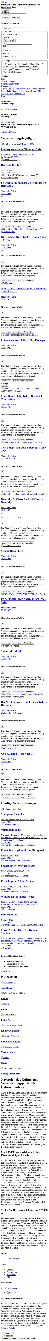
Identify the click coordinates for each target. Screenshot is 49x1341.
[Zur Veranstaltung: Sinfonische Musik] (10, 646)
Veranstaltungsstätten (10, 84)
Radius (6, 56)
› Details (11, 1328)
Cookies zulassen (9, 1338)
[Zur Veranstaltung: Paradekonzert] (8, 909)
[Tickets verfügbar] (2, 196)
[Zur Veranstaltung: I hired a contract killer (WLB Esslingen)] (19, 335)
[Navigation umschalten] (13, 12)
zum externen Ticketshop (23, 226)
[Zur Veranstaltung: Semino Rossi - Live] (11, 545)
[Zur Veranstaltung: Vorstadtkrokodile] (10, 824)
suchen (5, 18)
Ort (4, 53)
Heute (6, 37)
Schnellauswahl (10, 34)
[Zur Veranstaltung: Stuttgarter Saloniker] (11, 809)
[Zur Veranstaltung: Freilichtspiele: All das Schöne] (15, 876)
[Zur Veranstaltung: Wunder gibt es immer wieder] (15, 891)
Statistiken (8, 1336)
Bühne (31, 64)
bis (4, 46)
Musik (34, 69)
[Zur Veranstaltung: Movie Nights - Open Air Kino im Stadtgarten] (22, 925)
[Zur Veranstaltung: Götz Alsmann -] (9, 748)
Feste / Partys (31, 89)
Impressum (11, 1274)
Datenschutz (12, 1272)
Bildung (22, 64)
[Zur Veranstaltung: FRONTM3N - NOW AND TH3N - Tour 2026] (23, 594)
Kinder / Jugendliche (20, 67)
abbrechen (6, 226)
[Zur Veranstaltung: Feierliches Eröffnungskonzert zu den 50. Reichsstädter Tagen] (24, 177)
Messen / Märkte (21, 69)
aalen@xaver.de (13, 1259)
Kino (3, 96)
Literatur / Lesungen (20, 91)
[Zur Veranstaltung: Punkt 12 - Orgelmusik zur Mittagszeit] (18, 845)
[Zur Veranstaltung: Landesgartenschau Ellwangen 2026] (17, 144)
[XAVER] (4, 2)
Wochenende (9, 40)
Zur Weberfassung (9, 109)
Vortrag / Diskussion (16, 93)
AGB (9, 1277)
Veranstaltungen (8, 81)
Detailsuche (15, 18)
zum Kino (5, 971)
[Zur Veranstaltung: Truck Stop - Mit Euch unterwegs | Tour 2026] (21, 442)
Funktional (9, 1333)
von (5, 43)
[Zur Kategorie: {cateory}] (8, 982)
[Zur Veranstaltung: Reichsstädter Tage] (10, 159)
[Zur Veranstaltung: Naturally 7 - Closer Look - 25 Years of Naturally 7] (24, 494)
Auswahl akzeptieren (27, 1338)
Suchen (5, 76)
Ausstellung (11, 64)
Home (3, 79)
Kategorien (6, 86)
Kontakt (10, 1269)
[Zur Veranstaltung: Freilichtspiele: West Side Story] (15, 860)
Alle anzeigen (7, 948)
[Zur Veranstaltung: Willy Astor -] (7, 283)
